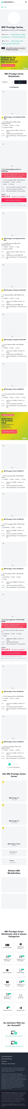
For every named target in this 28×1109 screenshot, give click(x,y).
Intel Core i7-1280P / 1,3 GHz (13, 482)
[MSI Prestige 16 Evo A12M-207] (14, 456)
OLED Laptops (20, 972)
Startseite (2, 7)
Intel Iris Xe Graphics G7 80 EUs (14, 189)
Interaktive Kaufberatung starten (14, 1046)
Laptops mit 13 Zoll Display (20, 985)
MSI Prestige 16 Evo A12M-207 (14, 471)
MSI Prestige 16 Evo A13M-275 (14, 389)
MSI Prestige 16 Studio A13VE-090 (15, 290)
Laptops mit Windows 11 (21, 947)
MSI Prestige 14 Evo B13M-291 (14, 569)
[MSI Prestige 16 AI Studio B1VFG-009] (14, 224)
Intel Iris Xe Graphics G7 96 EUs (14, 403)
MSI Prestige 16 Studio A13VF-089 (15, 339)
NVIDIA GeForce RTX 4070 (13, 133)
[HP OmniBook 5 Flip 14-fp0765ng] (14, 154)
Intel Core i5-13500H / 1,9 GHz (14, 582)
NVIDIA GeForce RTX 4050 (13, 304)
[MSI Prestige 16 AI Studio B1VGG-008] (14, 102)
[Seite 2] (17, 764)
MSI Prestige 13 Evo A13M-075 (14, 742)
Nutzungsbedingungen (6, 1056)
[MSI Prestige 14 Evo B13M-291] (14, 554)
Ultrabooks (21, 997)
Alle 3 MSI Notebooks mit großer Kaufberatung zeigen (15, 48)
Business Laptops (7, 972)
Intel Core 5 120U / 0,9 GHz (13, 187)
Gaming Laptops (15, 34)
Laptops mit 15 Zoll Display (7, 997)
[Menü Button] (26, 2)
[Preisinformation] (10, 196)
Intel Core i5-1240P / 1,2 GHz (13, 530)
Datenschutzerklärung (6, 1058)
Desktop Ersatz (21, 1010)
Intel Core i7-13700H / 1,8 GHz (14, 301)
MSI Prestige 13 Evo (14, 43)
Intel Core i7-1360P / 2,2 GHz (13, 753)
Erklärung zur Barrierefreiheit (8, 1063)
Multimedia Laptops (7, 985)
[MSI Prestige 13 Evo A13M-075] (14, 727)
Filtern (20, 82)
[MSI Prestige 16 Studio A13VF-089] (14, 325)
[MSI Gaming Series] (14, 884)
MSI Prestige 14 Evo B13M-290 (14, 691)
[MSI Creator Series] (14, 901)
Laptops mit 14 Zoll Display (7, 960)
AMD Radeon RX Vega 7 (12, 642)
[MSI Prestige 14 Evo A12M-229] (14, 504)
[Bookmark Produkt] (3, 92)
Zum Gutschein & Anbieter (13, 200)
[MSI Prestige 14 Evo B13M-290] (14, 677)
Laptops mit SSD (7, 1010)
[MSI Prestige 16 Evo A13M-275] (14, 374)
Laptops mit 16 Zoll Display (20, 960)
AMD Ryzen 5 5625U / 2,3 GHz (14, 638)
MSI (5, 7)
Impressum (4, 1061)
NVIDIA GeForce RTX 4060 (13, 255)
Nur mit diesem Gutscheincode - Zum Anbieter (13, 176)
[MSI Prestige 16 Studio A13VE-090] (14, 275)
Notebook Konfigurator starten (13, 1036)
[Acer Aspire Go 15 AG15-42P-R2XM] (14, 605)
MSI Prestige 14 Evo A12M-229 (14, 519)
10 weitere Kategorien (19, 37)
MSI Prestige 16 (15, 41)
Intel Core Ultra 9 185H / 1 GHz (14, 130)
